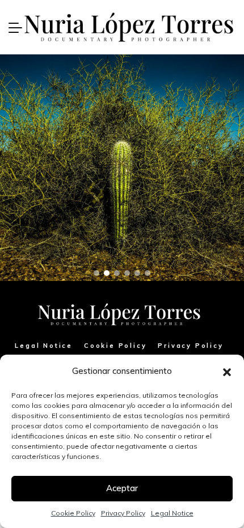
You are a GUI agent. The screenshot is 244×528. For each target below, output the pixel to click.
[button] (227, 371)
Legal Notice (172, 513)
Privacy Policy (123, 513)
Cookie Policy (73, 513)
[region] (122, 167)
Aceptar (122, 488)
